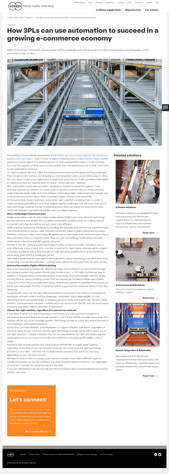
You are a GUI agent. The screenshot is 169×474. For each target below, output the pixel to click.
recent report (93, 159)
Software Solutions (126, 208)
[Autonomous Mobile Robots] (138, 259)
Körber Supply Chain (15, 18)
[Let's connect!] (31, 410)
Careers (121, 3)
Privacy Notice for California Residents (58, 454)
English (149, 3)
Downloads (110, 3)
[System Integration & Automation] (138, 325)
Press (129, 3)
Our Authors (152, 10)
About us (29, 18)
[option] (31, 410)
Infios (90, 3)
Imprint (23, 454)
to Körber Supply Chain (108, 10)
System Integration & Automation (133, 351)
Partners (99, 3)
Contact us (139, 3)
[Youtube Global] (159, 454)
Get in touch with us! (36, 432)
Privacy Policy (34, 454)
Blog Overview (133, 10)
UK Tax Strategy (106, 454)
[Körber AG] (15, 6)
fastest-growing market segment (74, 156)
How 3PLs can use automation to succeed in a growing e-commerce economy (65, 18)
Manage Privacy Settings (87, 454)
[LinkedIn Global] (155, 454)
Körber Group (79, 3)
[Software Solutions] (138, 182)
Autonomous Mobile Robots (130, 285)
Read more (149, 233)
